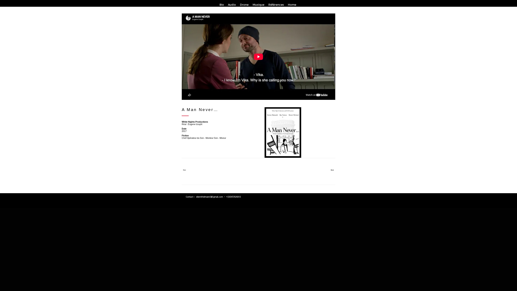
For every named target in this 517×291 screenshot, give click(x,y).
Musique (258, 4)
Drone (244, 4)
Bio (221, 4)
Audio (232, 4)
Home (292, 4)
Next (332, 170)
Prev (184, 170)
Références (276, 4)
